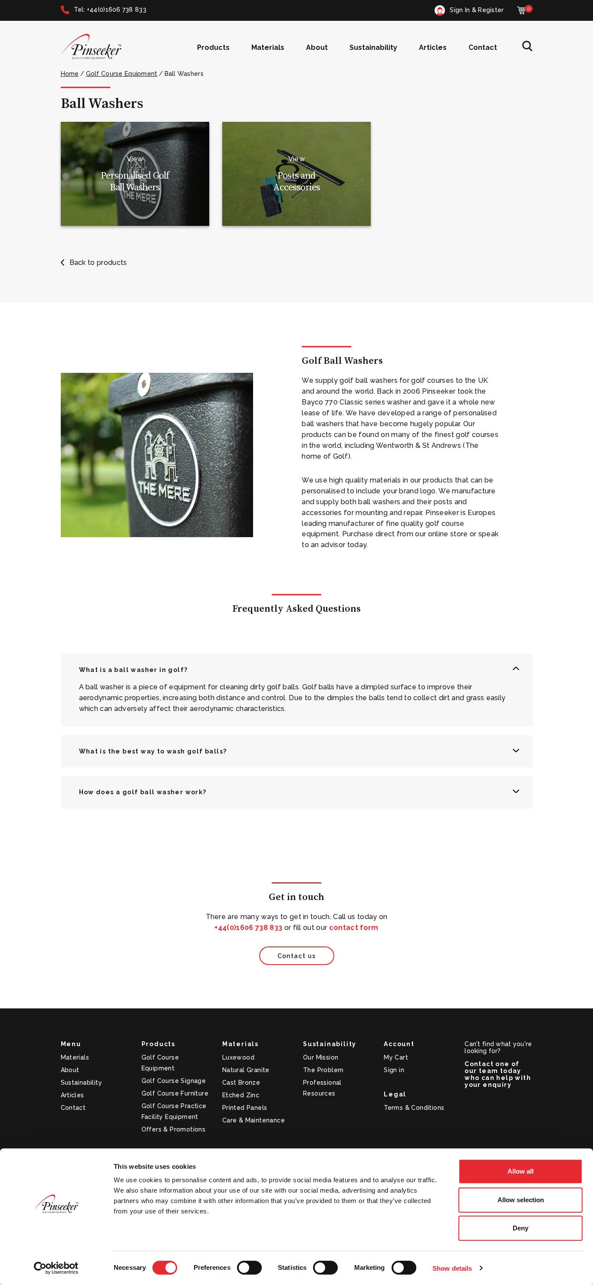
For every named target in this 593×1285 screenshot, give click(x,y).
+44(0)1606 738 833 (248, 927)
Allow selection (520, 1199)
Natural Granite (246, 1069)
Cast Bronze (241, 1082)
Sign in (394, 1069)
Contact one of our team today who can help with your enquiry (498, 1074)
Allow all (520, 1171)
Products (213, 47)
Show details (452, 1268)
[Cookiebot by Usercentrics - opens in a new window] (56, 1268)
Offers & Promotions (174, 1129)
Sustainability (373, 47)
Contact (482, 47)
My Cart (396, 1057)
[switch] (249, 1268)
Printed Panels (244, 1107)
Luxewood (238, 1057)
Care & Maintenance (253, 1120)
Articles (433, 47)
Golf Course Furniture (175, 1093)
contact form (354, 927)
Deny (520, 1228)
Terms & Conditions (414, 1107)
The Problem (323, 1069)
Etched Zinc (240, 1095)
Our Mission (320, 1057)
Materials (267, 47)
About (317, 47)
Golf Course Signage (174, 1080)
